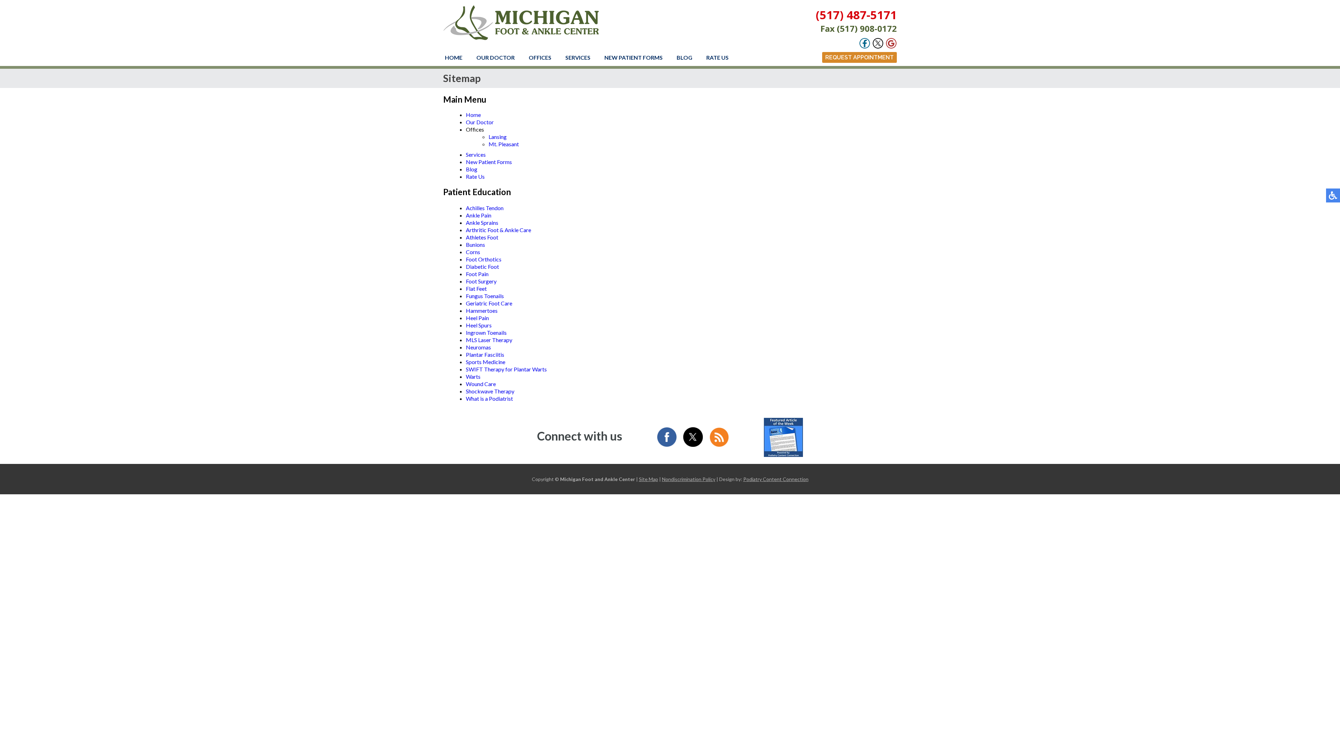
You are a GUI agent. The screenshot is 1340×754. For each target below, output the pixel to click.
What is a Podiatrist (489, 398)
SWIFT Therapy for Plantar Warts (506, 369)
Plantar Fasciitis (485, 354)
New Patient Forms (633, 57)
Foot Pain (477, 274)
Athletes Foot (482, 237)
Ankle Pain (478, 215)
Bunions (475, 244)
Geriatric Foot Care (489, 303)
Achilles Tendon (485, 208)
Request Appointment (859, 57)
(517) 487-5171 (856, 15)
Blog (684, 57)
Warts (473, 376)
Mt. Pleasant (504, 144)
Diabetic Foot (482, 266)
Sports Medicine (485, 361)
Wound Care (481, 383)
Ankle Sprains (482, 222)
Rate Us (717, 57)
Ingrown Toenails (486, 332)
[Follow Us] (878, 46)
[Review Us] (891, 46)
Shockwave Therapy (490, 391)
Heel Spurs (479, 325)
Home (453, 57)
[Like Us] (864, 46)
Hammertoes (482, 310)
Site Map (648, 479)
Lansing (498, 136)
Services (577, 57)
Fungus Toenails (485, 296)
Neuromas (478, 347)
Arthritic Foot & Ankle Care (498, 230)
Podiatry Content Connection (776, 479)
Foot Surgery (481, 281)
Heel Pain (477, 318)
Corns (473, 252)
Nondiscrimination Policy (688, 479)
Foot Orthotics (483, 259)
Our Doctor (495, 57)
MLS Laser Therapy (489, 340)
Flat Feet (476, 288)
